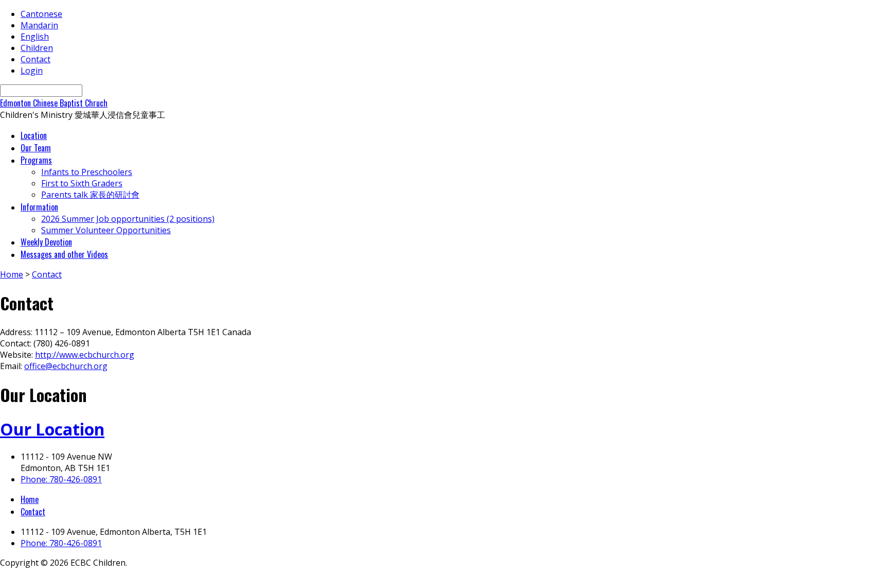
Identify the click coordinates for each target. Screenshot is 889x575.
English (35, 36)
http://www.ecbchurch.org (84, 354)
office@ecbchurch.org (66, 366)
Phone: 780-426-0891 (61, 479)
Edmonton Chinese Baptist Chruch (54, 103)
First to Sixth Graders (81, 183)
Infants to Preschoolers (86, 172)
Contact (35, 59)
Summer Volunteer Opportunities (106, 230)
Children (37, 48)
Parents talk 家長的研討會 (90, 194)
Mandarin (39, 25)
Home (11, 274)
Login (32, 70)
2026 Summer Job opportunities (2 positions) (128, 218)
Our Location (52, 429)
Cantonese (41, 14)
